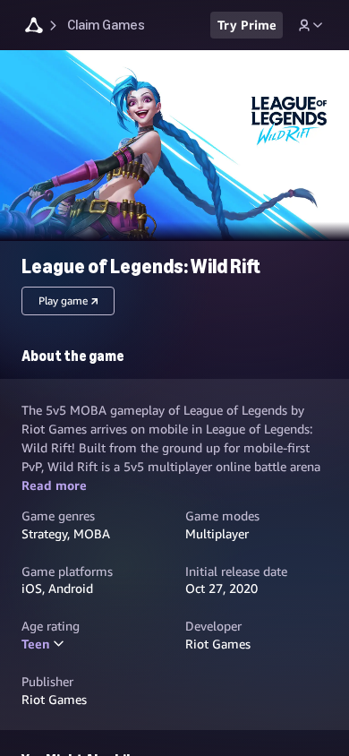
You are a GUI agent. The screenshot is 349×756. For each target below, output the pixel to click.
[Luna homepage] (34, 27)
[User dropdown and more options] (310, 25)
